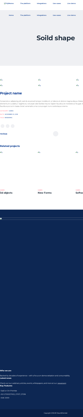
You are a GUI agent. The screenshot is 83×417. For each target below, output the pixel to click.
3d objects (6, 192)
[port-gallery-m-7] (17, 80)
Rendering (8, 117)
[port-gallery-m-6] (55, 85)
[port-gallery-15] (55, 80)
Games (11, 111)
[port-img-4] (17, 85)
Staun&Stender (62, 413)
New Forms (45, 192)
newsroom (61, 383)
